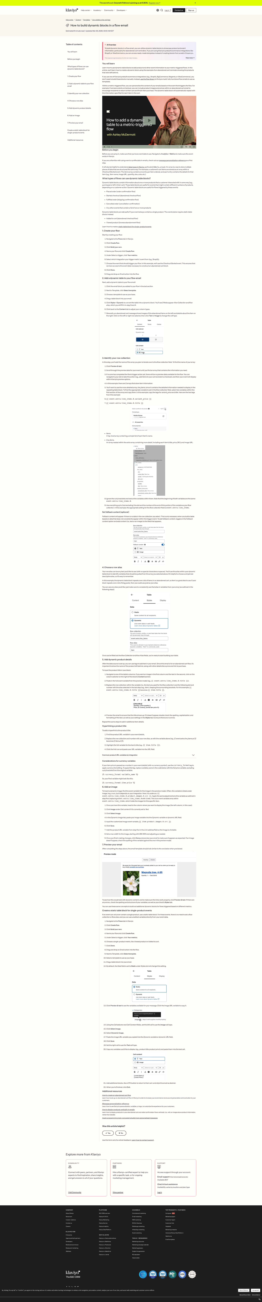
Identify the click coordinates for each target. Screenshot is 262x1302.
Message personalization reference (115, 1104)
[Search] (162, 10)
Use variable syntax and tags (101, 20)
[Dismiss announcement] (195, 3)
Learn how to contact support (143, 1140)
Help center (69, 20)
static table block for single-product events (135, 227)
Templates (86, 20)
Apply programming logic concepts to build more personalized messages (130, 1118)
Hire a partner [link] (118, 1192)
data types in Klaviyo (136, 167)
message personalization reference (172, 160)
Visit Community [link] (74, 1192)
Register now (154, 3)
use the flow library (147, 79)
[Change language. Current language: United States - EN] (157, 10)
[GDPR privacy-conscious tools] (192, 1274)
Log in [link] (159, 1192)
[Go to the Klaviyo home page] (72, 10)
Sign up (191, 10)
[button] (149, 337)
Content (78, 20)
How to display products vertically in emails (118, 1110)
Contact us (179, 10)
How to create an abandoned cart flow (116, 1095)
